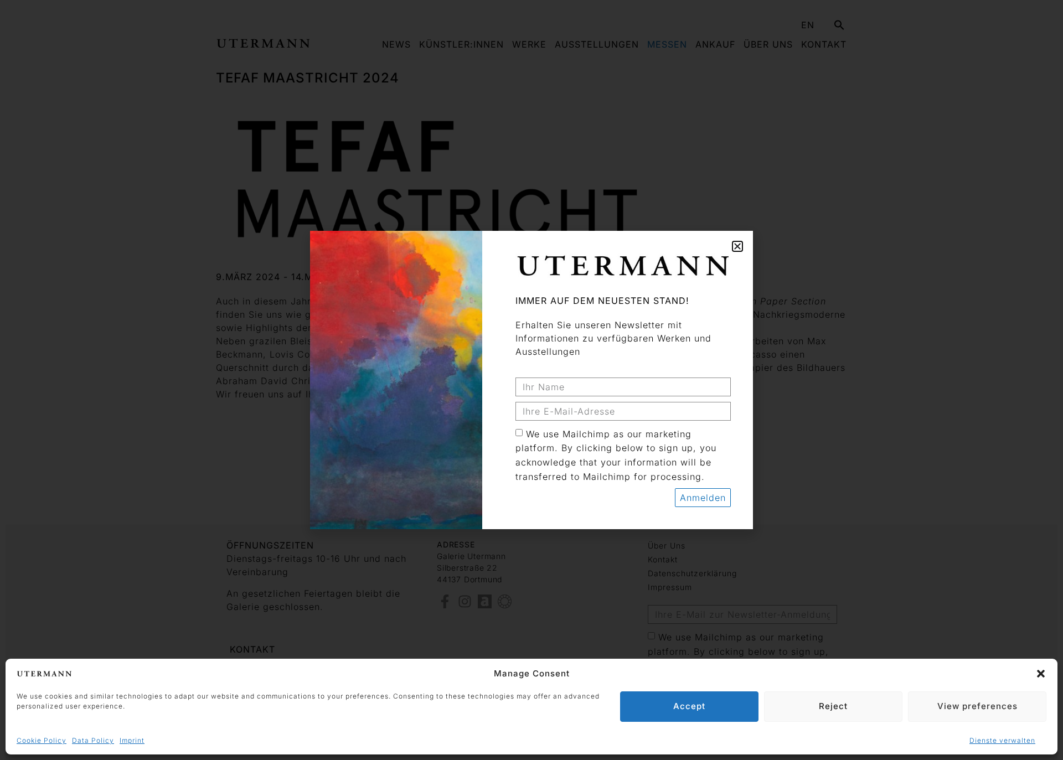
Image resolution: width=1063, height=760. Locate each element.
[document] (531, 380)
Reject (833, 706)
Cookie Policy (41, 740)
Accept (689, 706)
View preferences (977, 706)
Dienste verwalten (1002, 740)
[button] (1040, 673)
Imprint (132, 740)
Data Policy (93, 740)
